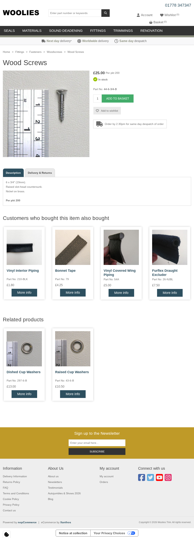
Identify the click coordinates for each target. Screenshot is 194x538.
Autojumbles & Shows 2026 (64, 493)
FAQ (5, 487)
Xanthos (65, 522)
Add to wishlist (109, 110)
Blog (50, 499)
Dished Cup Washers (24, 372)
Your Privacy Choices (109, 533)
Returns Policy (11, 481)
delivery (59, 41)
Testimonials (55, 487)
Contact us (9, 510)
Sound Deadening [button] (66, 31)
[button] (144, 15)
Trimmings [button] (123, 31)
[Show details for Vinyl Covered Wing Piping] (121, 247)
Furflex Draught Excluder (165, 273)
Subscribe (97, 451)
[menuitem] (10, 30)
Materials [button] (31, 31)
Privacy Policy (11, 504)
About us (53, 476)
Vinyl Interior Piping (23, 271)
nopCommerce (27, 522)
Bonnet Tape (65, 271)
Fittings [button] (98, 31)
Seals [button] (9, 31)
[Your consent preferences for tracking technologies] (6, 534)
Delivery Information (15, 476)
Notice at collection (73, 533)
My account (106, 476)
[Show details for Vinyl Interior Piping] (24, 247)
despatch (133, 41)
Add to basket (117, 98)
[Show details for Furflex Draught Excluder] (169, 247)
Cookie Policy (11, 499)
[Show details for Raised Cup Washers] (72, 348)
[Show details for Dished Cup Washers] (24, 348)
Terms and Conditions (16, 493)
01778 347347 (178, 5)
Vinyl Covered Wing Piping (120, 273)
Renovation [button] (151, 31)
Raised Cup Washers (72, 372)
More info (24, 292)
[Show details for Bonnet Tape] (72, 247)
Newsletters (55, 481)
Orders (104, 481)
